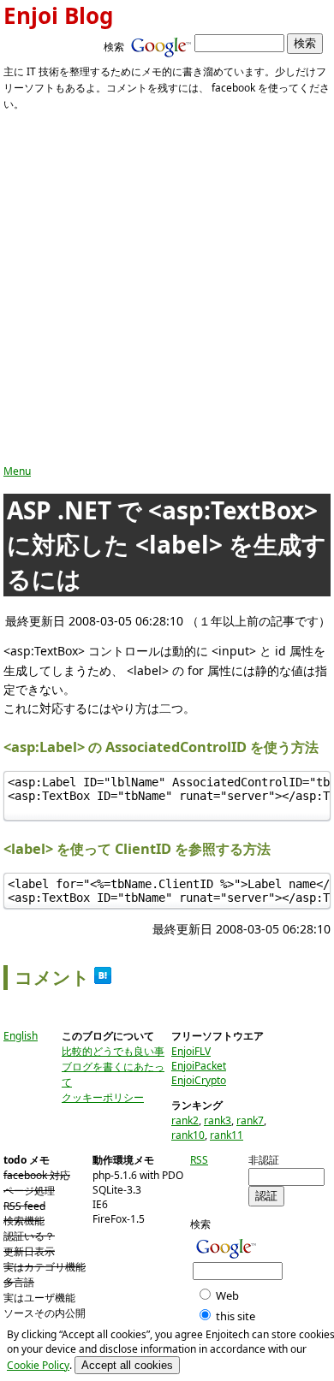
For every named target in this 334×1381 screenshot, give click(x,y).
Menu (17, 471)
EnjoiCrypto (198, 1080)
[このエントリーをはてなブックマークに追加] (102, 977)
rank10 (188, 1135)
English (20, 1035)
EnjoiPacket (198, 1065)
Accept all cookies (127, 1365)
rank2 (185, 1120)
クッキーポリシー (103, 1097)
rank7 (250, 1120)
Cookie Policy (38, 1365)
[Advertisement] (167, 288)
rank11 (226, 1135)
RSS (199, 1160)
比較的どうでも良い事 (113, 1051)
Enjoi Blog (58, 15)
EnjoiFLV (191, 1051)
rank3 (217, 1120)
